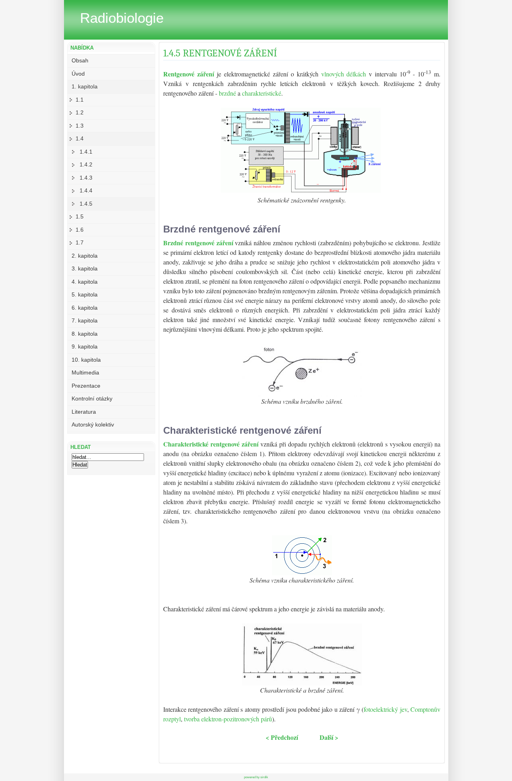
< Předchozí (282, 737)
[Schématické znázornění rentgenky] (301, 190)
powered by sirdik (256, 777)
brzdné (227, 93)
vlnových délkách (343, 74)
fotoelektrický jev (385, 709)
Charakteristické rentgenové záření (211, 444)
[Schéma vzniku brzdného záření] (302, 394)
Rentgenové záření (188, 73)
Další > (329, 737)
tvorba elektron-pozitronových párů (228, 719)
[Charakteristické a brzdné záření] (302, 683)
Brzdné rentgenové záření (199, 242)
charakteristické (261, 93)
